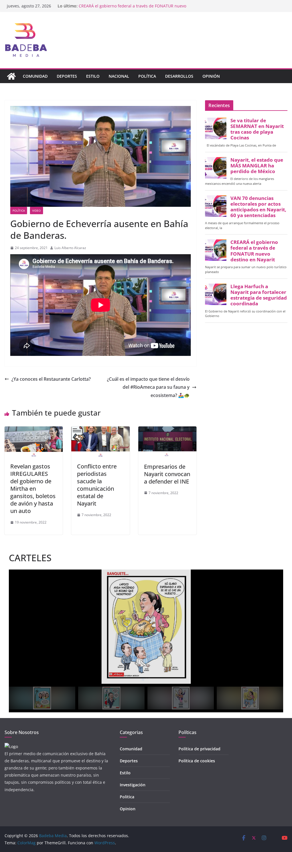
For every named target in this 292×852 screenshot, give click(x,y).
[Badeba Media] (11, 76)
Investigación (132, 784)
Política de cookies (197, 760)
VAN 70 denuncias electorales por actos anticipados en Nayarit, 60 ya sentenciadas (258, 206)
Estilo (93, 76)
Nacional (119, 76)
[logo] (11, 746)
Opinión (211, 76)
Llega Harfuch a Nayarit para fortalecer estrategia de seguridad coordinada (258, 295)
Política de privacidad (199, 748)
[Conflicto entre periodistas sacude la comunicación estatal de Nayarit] (100, 430)
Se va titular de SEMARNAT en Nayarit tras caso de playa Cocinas (257, 129)
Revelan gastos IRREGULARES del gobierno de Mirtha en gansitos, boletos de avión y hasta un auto (33, 488)
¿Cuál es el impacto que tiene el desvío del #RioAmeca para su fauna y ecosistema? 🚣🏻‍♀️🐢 (148, 387)
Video (36, 211)
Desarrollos (179, 76)
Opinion (127, 808)
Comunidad (35, 76)
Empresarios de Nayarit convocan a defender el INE (167, 474)
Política (147, 76)
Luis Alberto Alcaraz (70, 247)
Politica (127, 796)
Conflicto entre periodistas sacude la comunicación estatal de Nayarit (97, 484)
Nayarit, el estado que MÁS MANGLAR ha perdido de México (256, 165)
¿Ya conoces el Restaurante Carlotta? (51, 379)
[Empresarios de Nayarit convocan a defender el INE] (167, 430)
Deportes (67, 76)
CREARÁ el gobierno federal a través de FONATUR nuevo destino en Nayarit (254, 250)
